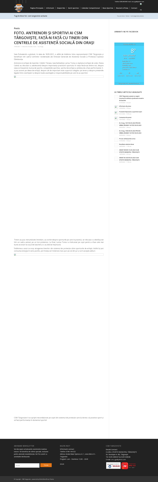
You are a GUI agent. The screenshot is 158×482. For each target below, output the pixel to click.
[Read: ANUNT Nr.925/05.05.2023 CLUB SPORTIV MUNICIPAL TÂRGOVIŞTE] (116, 159)
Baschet (25, 46)
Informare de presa (125, 106)
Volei (34, 46)
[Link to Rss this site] (27, 1)
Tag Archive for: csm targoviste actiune (30, 16)
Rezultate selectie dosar (126, 144)
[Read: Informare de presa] (116, 107)
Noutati (30, 46)
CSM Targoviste (26, 479)
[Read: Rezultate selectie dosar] (116, 145)
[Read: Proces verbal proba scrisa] (116, 140)
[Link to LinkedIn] (24, 1)
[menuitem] (37, 8)
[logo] (24, 8)
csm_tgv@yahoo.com (118, 459)
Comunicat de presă (125, 117)
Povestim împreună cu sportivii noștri (130, 112)
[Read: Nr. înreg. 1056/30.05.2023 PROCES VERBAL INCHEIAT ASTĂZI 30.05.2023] (116, 132)
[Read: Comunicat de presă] (116, 118)
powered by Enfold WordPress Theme (43, 479)
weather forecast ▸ (129, 83)
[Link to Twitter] (17, 1)
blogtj (41, 46)
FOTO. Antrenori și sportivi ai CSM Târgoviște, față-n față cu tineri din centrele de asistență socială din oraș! (54, 37)
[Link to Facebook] (14, 1)
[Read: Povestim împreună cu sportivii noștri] (116, 113)
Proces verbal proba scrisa (127, 139)
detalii (62, 464)
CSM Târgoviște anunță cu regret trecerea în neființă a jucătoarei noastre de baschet (131, 98)
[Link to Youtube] (21, 1)
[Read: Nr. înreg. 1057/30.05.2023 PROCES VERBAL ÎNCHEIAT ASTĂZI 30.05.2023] (116, 124)
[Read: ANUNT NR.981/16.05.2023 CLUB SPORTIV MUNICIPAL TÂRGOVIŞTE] (116, 151)
